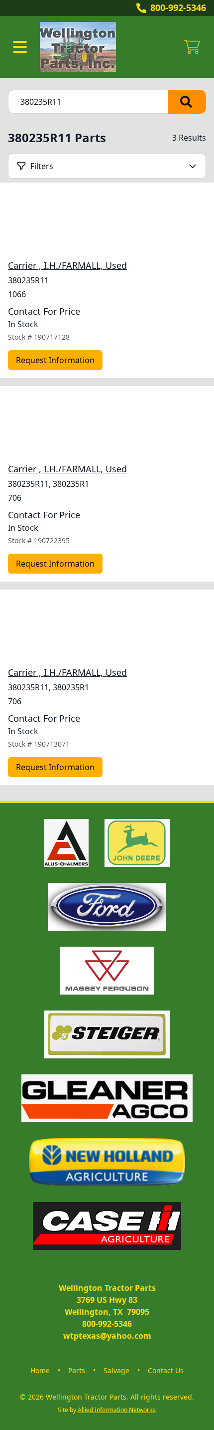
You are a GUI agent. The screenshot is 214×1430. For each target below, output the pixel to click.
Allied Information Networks (116, 1410)
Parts (76, 1370)
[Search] (187, 102)
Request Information (55, 360)
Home (40, 1370)
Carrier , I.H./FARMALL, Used (67, 265)
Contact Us (166, 1370)
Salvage (116, 1370)
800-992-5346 (178, 7)
